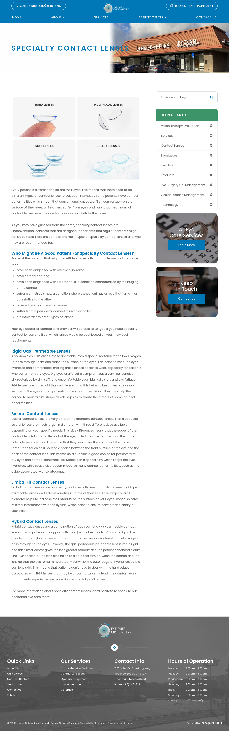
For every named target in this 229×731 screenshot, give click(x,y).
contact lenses (172, 145)
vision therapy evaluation (180, 126)
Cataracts (67, 689)
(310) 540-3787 (132, 684)
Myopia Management (74, 679)
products (167, 175)
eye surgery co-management (183, 185)
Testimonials (15, 684)
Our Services (15, 673)
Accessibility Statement (92, 723)
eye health (168, 165)
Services (101, 17)
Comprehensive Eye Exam (77, 668)
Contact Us (186, 298)
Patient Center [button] (151, 17)
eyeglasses (169, 155)
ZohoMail (12, 695)
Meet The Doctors (18, 679)
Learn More (186, 245)
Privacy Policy (114, 723)
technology (169, 205)
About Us (12, 668)
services (167, 136)
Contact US (206, 17)
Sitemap (128, 723)
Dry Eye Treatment (72, 684)
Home (16, 17)
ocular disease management (182, 195)
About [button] (56, 17)
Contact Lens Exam (73, 673)
